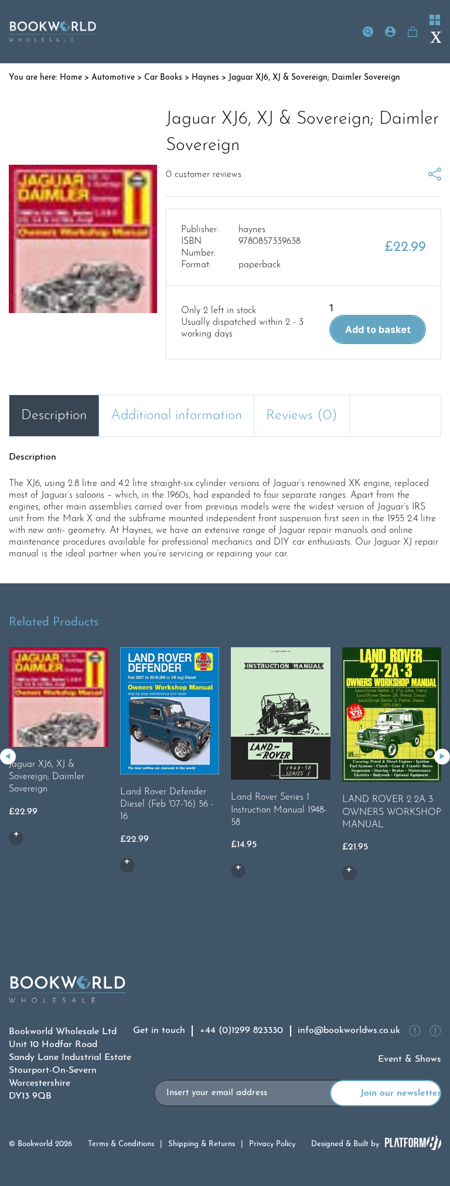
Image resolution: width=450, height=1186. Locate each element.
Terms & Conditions (121, 1144)
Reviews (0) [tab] (302, 416)
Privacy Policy (272, 1144)
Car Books (163, 77)
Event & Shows (409, 1059)
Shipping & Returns (201, 1144)
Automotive (113, 77)
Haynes (205, 77)
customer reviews (203, 174)
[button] (442, 756)
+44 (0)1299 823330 (241, 1030)
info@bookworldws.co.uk (349, 1030)
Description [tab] (54, 416)
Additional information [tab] (176, 416)
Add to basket (378, 329)
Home (71, 77)
